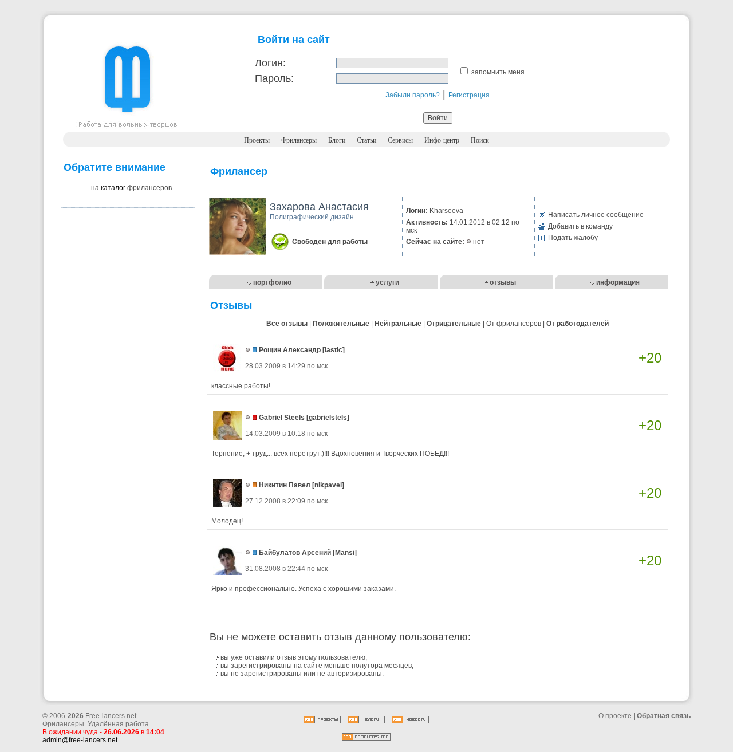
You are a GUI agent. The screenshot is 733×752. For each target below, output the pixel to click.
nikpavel (328, 485)
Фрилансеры (299, 140)
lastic (333, 350)
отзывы (503, 282)
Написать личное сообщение (596, 215)
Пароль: (274, 78)
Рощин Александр (290, 350)
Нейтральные (398, 324)
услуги (387, 282)
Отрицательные (454, 324)
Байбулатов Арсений (295, 553)
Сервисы (400, 140)
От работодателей (577, 324)
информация (618, 282)
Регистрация (469, 95)
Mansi (344, 553)
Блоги (336, 140)
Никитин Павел (284, 485)
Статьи (366, 140)
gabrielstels (328, 418)
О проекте (615, 716)
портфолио (272, 282)
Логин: (270, 63)
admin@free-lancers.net (79, 740)
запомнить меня (498, 72)
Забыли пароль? (412, 95)
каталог (113, 188)
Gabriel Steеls (282, 418)
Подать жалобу (573, 238)
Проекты (257, 140)
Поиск (480, 140)
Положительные (341, 324)
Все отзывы (287, 324)
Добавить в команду (580, 226)
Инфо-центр (441, 140)
